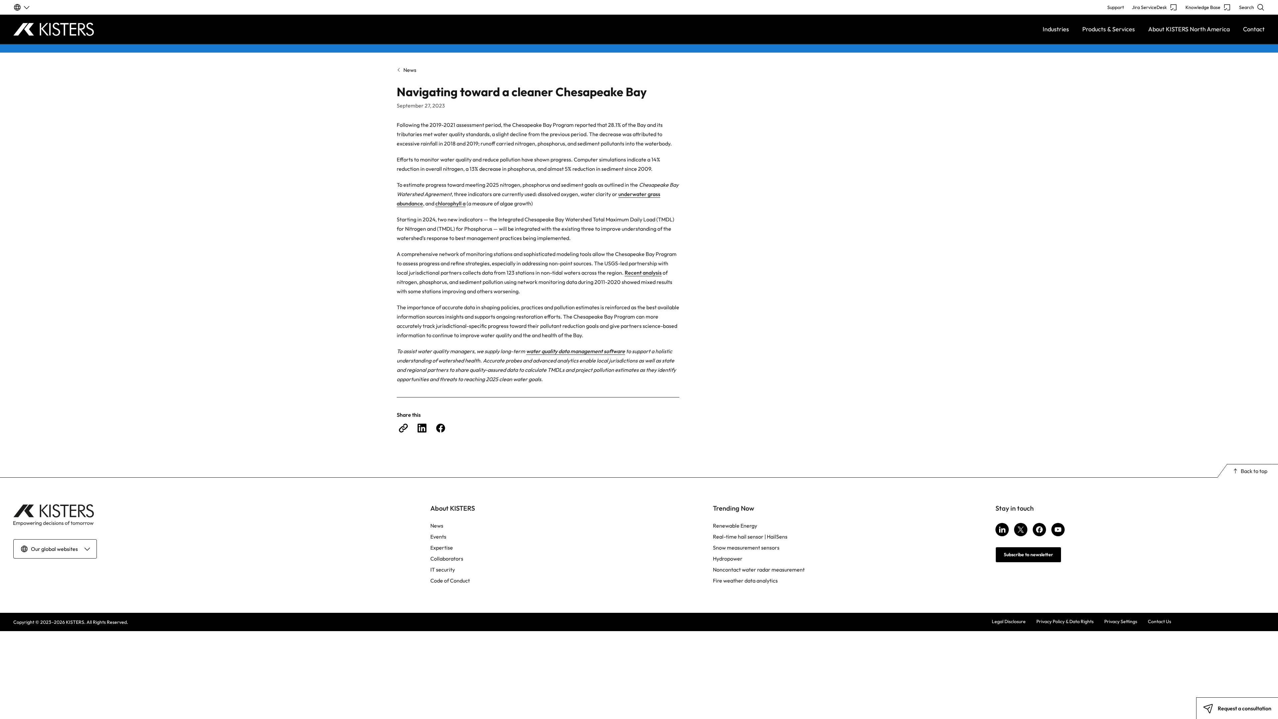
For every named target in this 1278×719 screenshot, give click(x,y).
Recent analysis (643, 272)
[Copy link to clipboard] (403, 428)
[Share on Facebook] (440, 428)
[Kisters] (169, 29)
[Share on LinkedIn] (422, 428)
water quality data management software (575, 351)
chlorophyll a (450, 203)
